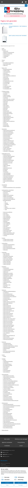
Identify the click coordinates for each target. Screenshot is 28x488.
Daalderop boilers (6, 95)
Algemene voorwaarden (7, 53)
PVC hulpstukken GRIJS (7, 88)
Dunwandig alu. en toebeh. (8, 274)
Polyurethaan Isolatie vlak (8, 177)
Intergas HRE (5, 123)
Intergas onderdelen (7, 96)
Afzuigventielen (6, 268)
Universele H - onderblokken (8, 151)
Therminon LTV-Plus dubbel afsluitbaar (10, 381)
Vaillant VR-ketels (6, 119)
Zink (4, 182)
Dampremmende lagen (7, 168)
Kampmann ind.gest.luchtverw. (9, 244)
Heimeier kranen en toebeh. (8, 142)
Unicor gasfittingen (6, 223)
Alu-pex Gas (5, 192)
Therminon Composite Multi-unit (9, 382)
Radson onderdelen (7, 261)
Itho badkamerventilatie (7, 365)
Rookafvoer (4, 266)
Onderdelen (4, 252)
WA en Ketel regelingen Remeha (9, 351)
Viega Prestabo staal (7, 231)
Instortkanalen (6, 362)
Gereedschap (4, 184)
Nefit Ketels (5, 103)
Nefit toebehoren (6, 106)
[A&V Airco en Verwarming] (14, 10)
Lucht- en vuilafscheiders (7, 145)
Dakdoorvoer (5, 271)
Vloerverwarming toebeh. (8, 399)
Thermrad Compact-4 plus (8, 330)
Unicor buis (5, 226)
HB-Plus (4, 360)
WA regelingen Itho (6, 352)
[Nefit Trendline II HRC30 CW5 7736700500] (5, 39)
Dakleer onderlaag (6, 165)
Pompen (3, 238)
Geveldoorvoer (6, 279)
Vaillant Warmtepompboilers (8, 422)
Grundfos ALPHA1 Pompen (8, 239)
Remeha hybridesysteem (7, 416)
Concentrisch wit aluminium (8, 269)
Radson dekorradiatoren (7, 303)
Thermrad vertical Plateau (8, 339)
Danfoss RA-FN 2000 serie (8, 131)
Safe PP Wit (5, 286)
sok (5, 201)
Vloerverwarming (5, 374)
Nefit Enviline (5, 412)
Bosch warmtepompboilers (8, 418)
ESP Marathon (5, 171)
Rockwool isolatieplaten (7, 178)
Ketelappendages (6, 348)
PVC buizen (5, 84)
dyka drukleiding (6, 74)
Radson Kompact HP (7, 305)
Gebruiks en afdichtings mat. (8, 140)
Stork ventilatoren (6, 371)
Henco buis (5, 213)
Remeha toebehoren (7, 116)
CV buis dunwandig (6, 71)
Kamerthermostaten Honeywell (9, 347)
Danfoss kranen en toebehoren (9, 130)
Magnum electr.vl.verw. (7, 379)
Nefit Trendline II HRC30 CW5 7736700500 (17, 35)
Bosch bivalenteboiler (7, 414)
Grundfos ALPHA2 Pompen (8, 240)
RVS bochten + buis (6, 284)
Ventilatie (3, 358)
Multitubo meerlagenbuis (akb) (9, 232)
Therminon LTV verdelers (8, 386)
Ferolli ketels (5, 97)
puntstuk (6, 203)
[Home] (2, 2)
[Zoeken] (26, 5)
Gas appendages (6, 139)
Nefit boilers (5, 108)
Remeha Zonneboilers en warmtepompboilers (11, 423)
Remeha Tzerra (6, 114)
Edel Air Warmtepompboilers (8, 406)
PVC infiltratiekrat (6, 82)
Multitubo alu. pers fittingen (8, 195)
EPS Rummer (5, 169)
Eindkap (6, 206)
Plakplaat (5, 283)
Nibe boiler (5, 109)
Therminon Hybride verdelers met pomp (10, 400)
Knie (5, 205)
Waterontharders (5, 430)
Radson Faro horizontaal (7, 321)
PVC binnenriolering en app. (8, 80)
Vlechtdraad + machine (7, 396)
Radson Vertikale (6, 336)
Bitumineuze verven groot (8, 161)
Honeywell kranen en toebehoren (9, 144)
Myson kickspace (6, 366)
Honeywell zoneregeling (7, 344)
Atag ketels (5, 93)
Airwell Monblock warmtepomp (9, 425)
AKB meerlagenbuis (6, 191)
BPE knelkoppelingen (7, 200)
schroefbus (7, 204)
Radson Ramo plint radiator (8, 326)
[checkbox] (2, 477)
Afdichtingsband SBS (7, 155)
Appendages (4, 129)
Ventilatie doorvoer (6, 287)
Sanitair (3, 355)
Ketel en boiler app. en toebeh (8, 99)
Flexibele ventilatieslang (7, 278)
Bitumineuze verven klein (7, 162)
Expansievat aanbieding (7, 134)
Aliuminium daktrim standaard (8, 156)
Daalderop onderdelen (7, 257)
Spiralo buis (5, 369)
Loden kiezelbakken (7, 173)
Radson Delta (5, 304)
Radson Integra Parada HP (8, 313)
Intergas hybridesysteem (7, 426)
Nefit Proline (5, 101)
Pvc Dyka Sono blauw (7, 86)
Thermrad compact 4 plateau (8, 331)
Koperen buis (5, 77)
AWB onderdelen (6, 255)
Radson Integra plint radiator (8, 338)
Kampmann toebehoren (7, 245)
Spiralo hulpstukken (6, 370)
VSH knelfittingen (6, 229)
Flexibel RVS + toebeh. (7, 277)
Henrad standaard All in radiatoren (9, 296)
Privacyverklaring (6, 55)
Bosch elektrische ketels (7, 413)
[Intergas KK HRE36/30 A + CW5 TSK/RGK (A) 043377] (5, 30)
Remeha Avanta (6, 110)
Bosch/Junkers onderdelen (8, 256)
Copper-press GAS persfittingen (9, 199)
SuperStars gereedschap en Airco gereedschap (12, 187)
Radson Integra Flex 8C (7, 309)
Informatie (4, 49)
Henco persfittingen (7, 217)
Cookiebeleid (5, 56)
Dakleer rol (5, 166)
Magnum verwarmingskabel (8, 132)
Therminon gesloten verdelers (8, 390)
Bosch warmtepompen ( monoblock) (10, 419)
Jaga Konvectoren (6, 297)
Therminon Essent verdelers (8, 387)
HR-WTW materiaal (6, 281)
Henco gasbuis (6, 214)
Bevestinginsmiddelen (7, 158)
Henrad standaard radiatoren (8, 295)
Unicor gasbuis (6, 225)
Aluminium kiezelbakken (7, 157)
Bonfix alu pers (6, 193)
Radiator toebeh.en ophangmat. (9, 301)
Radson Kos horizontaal (7, 323)
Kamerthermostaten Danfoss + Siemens (10, 345)
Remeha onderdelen (7, 262)
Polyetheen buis (6, 79)
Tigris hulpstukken (6, 222)
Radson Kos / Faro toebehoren (9, 319)
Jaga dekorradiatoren (7, 299)
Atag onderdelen (6, 253)
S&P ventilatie (5, 368)
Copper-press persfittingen (8, 197)
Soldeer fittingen (6, 219)
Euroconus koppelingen (7, 393)
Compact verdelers (6, 388)
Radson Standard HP (7, 306)
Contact (4, 57)
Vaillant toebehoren (7, 118)
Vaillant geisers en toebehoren (9, 121)
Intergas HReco (6, 125)
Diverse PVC (5, 73)
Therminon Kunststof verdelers (9, 383)
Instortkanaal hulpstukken (8, 361)
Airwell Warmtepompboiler (8, 404)
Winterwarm (5, 249)
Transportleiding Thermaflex (8, 234)
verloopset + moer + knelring (10, 208)
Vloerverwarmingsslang (7, 397)
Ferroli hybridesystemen (7, 409)
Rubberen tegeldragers (7, 179)
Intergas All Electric (6, 410)
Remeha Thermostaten (7, 112)
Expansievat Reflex (6, 136)
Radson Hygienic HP (7, 317)
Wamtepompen (5, 403)
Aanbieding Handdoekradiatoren (9, 291)
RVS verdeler (5, 391)
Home (3, 48)
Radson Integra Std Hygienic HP (9, 335)
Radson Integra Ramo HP (7, 314)
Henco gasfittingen (6, 216)
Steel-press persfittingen (7, 212)
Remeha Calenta (6, 126)
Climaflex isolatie (6, 70)
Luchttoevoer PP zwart (7, 282)
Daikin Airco (5, 65)
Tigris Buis (5, 235)
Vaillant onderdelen (6, 264)
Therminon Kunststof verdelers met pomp (11, 384)
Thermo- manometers (7, 148)
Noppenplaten (6, 395)
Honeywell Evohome (7, 343)
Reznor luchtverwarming (7, 247)
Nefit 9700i (5, 104)
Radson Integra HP (6, 312)
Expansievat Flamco (6, 135)
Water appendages (6, 149)
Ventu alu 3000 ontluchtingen (8, 180)
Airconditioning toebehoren (8, 62)
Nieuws (3, 60)
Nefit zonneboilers (6, 421)
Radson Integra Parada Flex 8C (9, 308)
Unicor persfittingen (7, 227)
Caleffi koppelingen (6, 378)
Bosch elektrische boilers (8, 427)
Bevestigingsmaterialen (7, 69)
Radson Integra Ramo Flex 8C (8, 310)
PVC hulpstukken (6, 87)
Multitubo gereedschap (7, 196)
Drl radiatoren (6, 292)
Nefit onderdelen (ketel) (7, 260)
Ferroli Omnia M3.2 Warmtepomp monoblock (11, 405)
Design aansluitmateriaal (7, 293)
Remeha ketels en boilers (8, 113)
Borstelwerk (5, 164)
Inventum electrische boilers (8, 100)
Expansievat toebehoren (7, 138)
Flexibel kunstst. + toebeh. (8, 275)
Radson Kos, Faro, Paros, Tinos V (9, 318)
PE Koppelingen (6, 78)
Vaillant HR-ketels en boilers (8, 117)
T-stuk (6, 209)
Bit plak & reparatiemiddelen (8, 160)
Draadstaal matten (6, 392)
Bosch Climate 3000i (7, 64)
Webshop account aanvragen (8, 52)
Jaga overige (5, 300)
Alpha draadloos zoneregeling (9, 377)
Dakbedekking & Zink (6, 153)
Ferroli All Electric (6, 408)
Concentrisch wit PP (6, 270)
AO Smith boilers (6, 92)
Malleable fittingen (6, 218)
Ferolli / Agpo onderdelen (8, 258)
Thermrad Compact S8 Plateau (9, 329)
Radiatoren (4, 290)
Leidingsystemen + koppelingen (8, 190)
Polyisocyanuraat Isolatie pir (8, 175)
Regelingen (4, 342)
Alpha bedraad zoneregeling (8, 375)
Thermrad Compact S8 (7, 327)
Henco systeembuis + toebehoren (9, 75)
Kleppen (4, 349)
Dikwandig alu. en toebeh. (8, 273)
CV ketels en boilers (5, 91)
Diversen (5, 122)
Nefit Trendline (6, 105)
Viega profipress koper (7, 230)
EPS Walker (5, 170)
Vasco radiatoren (6, 332)
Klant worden (5, 51)
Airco (3, 61)
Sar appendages (6, 147)
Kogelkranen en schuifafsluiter (8, 143)
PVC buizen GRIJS (6, 83)
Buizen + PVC (4, 68)
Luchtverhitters (4, 243)
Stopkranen (5, 221)
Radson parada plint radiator (8, 325)
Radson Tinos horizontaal (8, 322)
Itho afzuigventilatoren (7, 364)
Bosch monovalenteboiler (8, 417)
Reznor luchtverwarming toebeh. (9, 248)
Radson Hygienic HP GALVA (8, 316)
